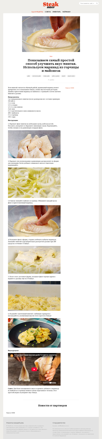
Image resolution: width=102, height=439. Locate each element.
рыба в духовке (55, 76)
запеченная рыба (36, 76)
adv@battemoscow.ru (63, 426)
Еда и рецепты (37, 12)
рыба (28, 76)
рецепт (63, 76)
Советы (48, 12)
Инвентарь (57, 12)
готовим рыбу (46, 76)
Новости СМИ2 (69, 88)
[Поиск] (96, 3)
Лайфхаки (66, 12)
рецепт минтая (71, 76)
